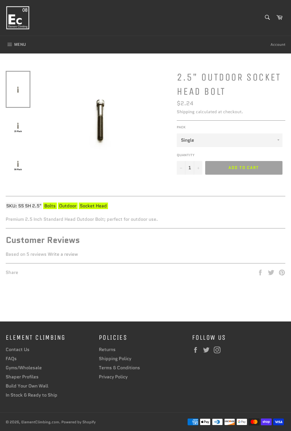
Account (278, 44)
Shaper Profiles (22, 377)
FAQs (11, 358)
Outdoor (67, 206)
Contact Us (18, 349)
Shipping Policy (115, 358)
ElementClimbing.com (40, 422)
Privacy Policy (113, 377)
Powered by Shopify (78, 422)
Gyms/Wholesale (24, 367)
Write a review (63, 254)
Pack (181, 127)
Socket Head (93, 206)
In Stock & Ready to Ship (31, 395)
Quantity (186, 155)
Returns (107, 349)
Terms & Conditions (119, 367)
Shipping (186, 112)
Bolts (50, 206)
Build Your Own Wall (27, 386)
